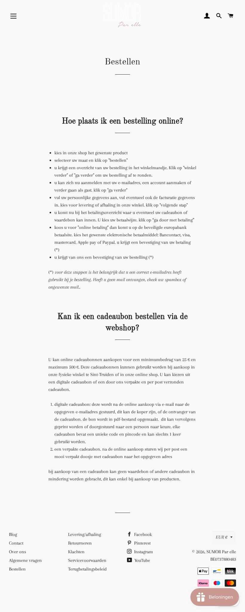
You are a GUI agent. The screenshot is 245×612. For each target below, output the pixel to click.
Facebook (142, 534)
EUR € (221, 537)
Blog (13, 534)
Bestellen (17, 569)
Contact (16, 543)
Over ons (17, 551)
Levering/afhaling (84, 534)
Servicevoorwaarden (87, 560)
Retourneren (80, 543)
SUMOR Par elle (221, 551)
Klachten (76, 551)
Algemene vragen (25, 560)
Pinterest (142, 543)
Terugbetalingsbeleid (87, 569)
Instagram (143, 551)
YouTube (141, 560)
